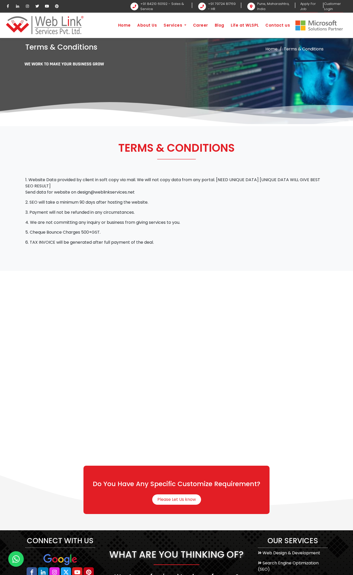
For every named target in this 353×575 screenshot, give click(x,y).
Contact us (277, 25)
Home (124, 25)
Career (200, 25)
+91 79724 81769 (222, 3)
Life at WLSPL (245, 25)
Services (173, 25)
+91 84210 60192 (153, 3)
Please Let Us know (176, 499)
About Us (147, 25)
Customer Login (332, 6)
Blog (219, 25)
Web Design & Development (291, 553)
